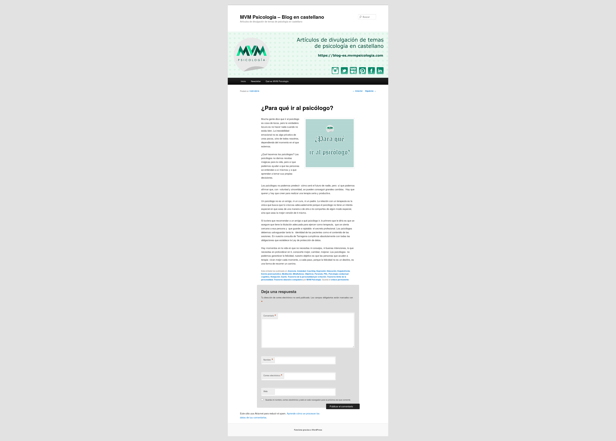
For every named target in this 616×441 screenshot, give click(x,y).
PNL (326, 273)
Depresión (321, 270)
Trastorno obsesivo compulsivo (288, 279)
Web (265, 391)
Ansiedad (301, 270)
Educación (331, 270)
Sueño (284, 276)
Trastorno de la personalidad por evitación (307, 276)
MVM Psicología (314, 279)
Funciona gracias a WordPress (308, 429)
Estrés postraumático (271, 273)
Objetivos (309, 273)
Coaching (311, 270)
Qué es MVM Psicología (277, 81)
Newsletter (256, 81)
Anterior (358, 90)
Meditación (287, 273)
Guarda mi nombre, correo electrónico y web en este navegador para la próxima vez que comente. (308, 399)
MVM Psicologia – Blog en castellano (282, 16)
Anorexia (292, 270)
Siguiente (370, 90)
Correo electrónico (272, 375)
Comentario (269, 315)
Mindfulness (298, 273)
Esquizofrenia (343, 270)
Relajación (275, 276)
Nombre (268, 359)
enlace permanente (340, 279)
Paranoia (319, 273)
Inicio (243, 81)
